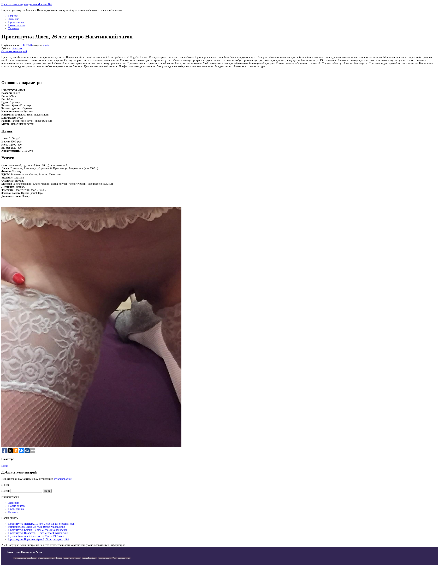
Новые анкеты (16, 25)
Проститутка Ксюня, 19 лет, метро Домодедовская (37, 529)
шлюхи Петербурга (89, 558)
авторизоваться (63, 478)
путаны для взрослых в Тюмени (50, 558)
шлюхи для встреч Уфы (107, 558)
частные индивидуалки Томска (25, 558)
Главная (12, 15)
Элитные (13, 28)
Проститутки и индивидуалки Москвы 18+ (26, 4)
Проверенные (16, 22)
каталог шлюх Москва (72, 558)
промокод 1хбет (124, 558)
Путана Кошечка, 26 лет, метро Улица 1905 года (36, 536)
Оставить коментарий (14, 51)
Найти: (5, 490)
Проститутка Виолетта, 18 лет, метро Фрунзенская (38, 533)
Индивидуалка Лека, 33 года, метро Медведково (36, 526)
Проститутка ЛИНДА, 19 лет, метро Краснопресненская (41, 523)
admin (46, 45)
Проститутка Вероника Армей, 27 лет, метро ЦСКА (38, 539)
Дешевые (13, 19)
